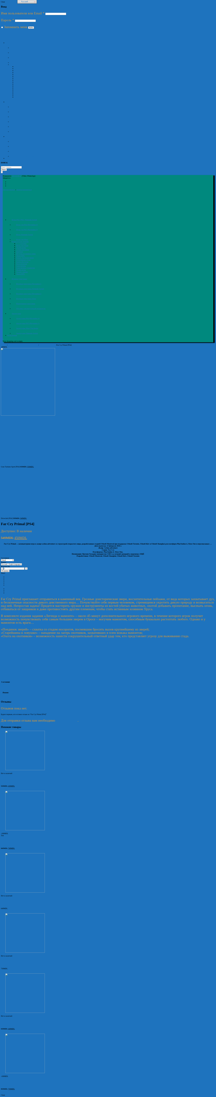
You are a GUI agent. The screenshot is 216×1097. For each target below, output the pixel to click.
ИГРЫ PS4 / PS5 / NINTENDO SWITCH (22, 345)
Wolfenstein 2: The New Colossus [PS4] (19, 904)
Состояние (5, 558)
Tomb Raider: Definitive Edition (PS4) (18, 781)
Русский (24, 2)
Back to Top (5, 1093)
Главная (4, 345)
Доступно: (8, 531)
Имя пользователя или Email (22, 13)
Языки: (3, 562)
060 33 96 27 (16, 176)
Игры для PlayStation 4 (47, 345)
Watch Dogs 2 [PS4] (10, 1024)
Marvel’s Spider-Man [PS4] (13, 1085)
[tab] (110, 589)
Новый (15, 682)
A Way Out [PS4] (9, 964)
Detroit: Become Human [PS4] (15, 844)
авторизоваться (67, 720)
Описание (9, 589)
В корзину (5, 571)
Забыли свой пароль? (16, 34)
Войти (31, 27)
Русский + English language (29, 692)
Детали (8, 591)
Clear (24, 564)
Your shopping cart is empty (13, 341)
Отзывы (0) (9, 593)
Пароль (7, 20)
